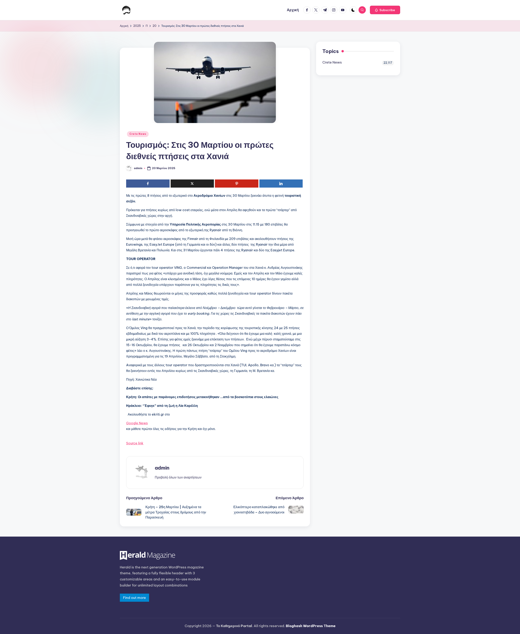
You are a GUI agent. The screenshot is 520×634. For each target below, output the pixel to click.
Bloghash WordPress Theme (311, 626)
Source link (134, 443)
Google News (137, 423)
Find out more (134, 597)
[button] (385, 10)
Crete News (137, 133)
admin (162, 468)
